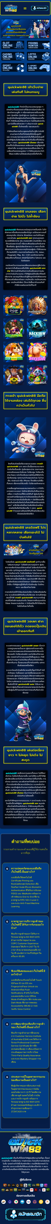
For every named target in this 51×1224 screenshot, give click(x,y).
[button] (25, 8)
